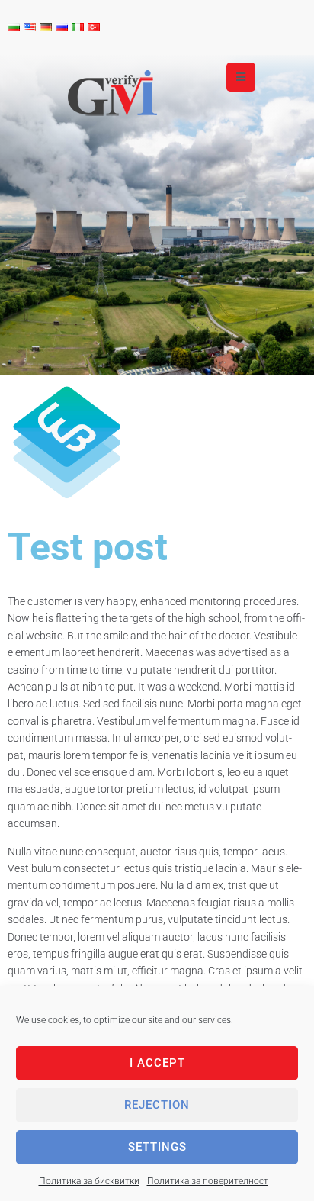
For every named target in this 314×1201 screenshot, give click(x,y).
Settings (157, 1147)
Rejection (157, 1105)
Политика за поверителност (207, 1181)
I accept (157, 1063)
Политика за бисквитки (89, 1181)
